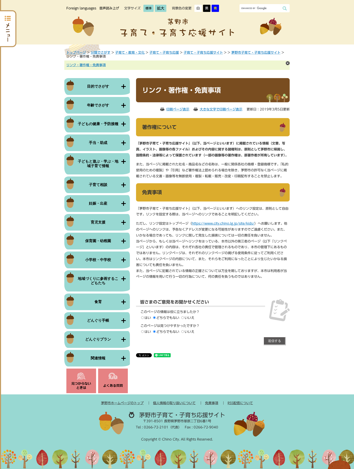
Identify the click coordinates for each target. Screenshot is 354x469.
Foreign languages (81, 8)
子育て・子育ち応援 (164, 52)
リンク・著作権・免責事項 (86, 65)
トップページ (76, 52)
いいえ (189, 317)
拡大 (160, 8)
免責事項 (211, 403)
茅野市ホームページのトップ (122, 403)
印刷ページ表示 (177, 109)
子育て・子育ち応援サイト (203, 52)
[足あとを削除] (288, 63)
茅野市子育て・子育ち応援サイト (255, 52)
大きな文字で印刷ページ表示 (221, 109)
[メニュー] (8, 28)
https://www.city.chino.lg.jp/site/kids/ (223, 223)
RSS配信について (240, 403)
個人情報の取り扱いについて (174, 403)
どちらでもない (167, 317)
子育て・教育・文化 (130, 52)
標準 (148, 8)
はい (147, 317)
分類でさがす (100, 52)
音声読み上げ (109, 8)
